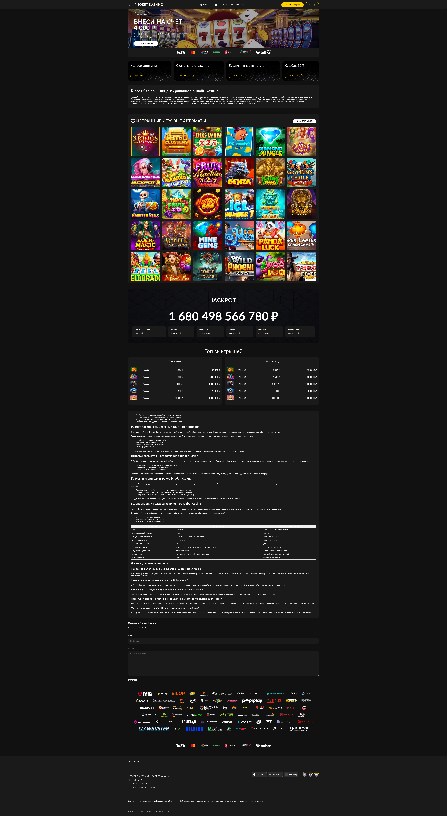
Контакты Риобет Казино (143, 788)
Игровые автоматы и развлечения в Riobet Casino (158, 417)
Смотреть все (304, 121)
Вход (312, 5)
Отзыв (131, 648)
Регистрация (292, 5)
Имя (130, 636)
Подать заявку (146, 43)
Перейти (139, 76)
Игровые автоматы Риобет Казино (149, 776)
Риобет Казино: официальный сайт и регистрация (158, 415)
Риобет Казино (148, 4)
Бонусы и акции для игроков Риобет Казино (156, 420)
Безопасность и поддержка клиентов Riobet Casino (159, 422)
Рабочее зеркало (138, 784)
